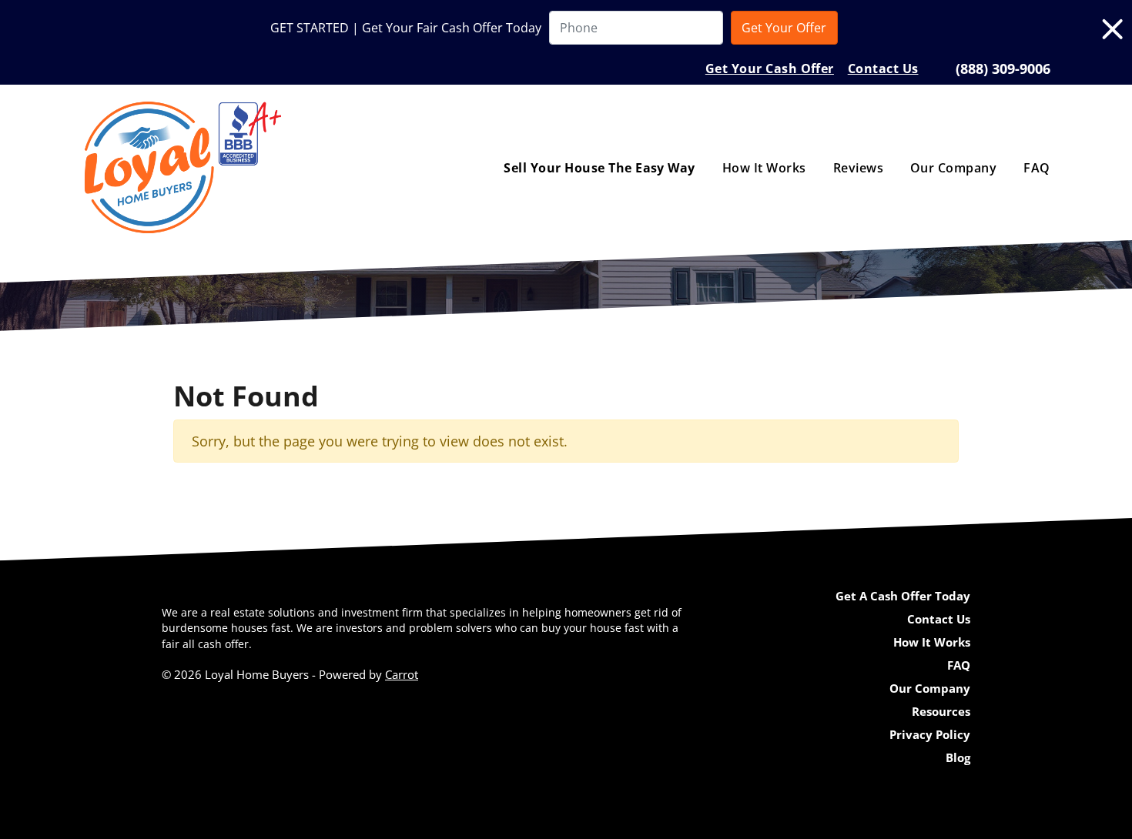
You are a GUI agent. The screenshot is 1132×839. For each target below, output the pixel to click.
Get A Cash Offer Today (903, 595)
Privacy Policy (929, 734)
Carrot (401, 674)
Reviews (858, 167)
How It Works (764, 167)
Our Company (953, 167)
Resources (941, 711)
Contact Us (883, 68)
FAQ (1036, 167)
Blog (958, 757)
